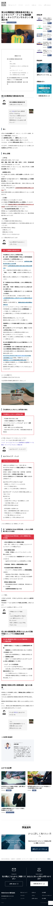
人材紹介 (34, 790)
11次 (13, 111)
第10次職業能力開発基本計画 (14, 59)
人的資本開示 (9, 790)
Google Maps (3, 898)
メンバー (27, 5)
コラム (40, 5)
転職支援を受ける (38, 883)
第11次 (16, 712)
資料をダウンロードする (39, 849)
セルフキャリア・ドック (16, 70)
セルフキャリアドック (10, 812)
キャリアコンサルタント (11, 22)
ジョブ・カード (21, 355)
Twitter (2, 902)
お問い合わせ (47, 5)
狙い (11, 61)
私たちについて (12, 5)
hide (19, 55)
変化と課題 (13, 63)
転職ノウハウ (49, 23)
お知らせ (34, 5)
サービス (20, 5)
